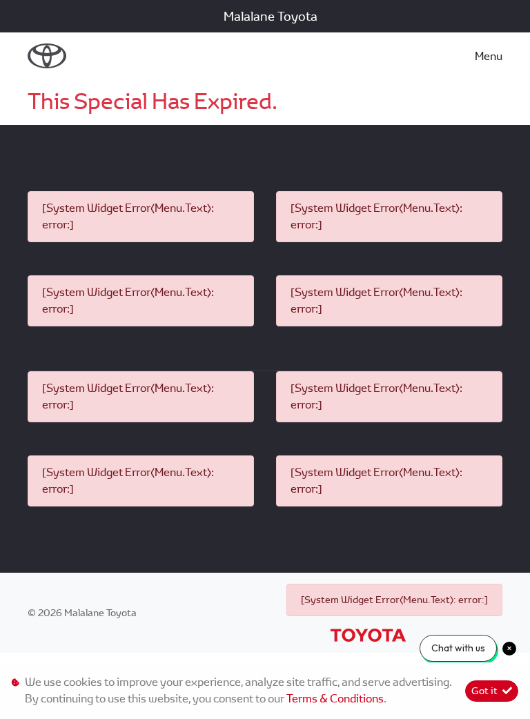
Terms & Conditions (335, 698)
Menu (488, 56)
